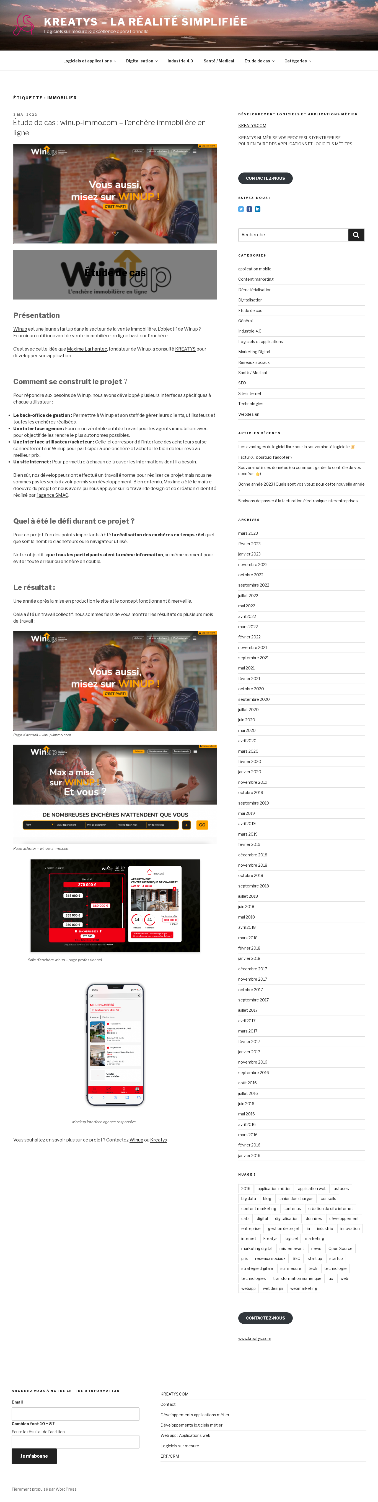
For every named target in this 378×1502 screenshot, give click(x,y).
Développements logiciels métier (191, 1425)
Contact (168, 1404)
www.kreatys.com (254, 1338)
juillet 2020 (248, 709)
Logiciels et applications (87, 61)
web (344, 1278)
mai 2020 (247, 730)
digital (262, 1218)
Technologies (250, 403)
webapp (248, 1288)
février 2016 (249, 1145)
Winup (20, 329)
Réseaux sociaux (254, 362)
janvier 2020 (249, 771)
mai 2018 (246, 917)
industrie (325, 1228)
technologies (253, 1278)
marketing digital (256, 1248)
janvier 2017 (249, 1051)
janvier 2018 (249, 958)
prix (244, 1258)
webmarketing (303, 1288)
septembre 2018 (253, 886)
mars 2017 (247, 1031)
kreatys (270, 1238)
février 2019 (249, 844)
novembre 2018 (252, 865)
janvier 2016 (249, 1155)
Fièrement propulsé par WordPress (44, 1489)
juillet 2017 (248, 1010)
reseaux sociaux (270, 1258)
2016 (245, 1188)
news (316, 1248)
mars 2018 (248, 937)
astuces (341, 1188)
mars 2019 (248, 834)
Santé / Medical (219, 61)
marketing (314, 1238)
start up (315, 1258)
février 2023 (249, 543)
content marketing (258, 1208)
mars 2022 (248, 626)
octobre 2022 (250, 574)
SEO (242, 382)
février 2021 (249, 678)
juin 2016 (246, 1103)
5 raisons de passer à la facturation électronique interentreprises (298, 500)
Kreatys (158, 1140)
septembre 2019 (253, 803)
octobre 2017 (250, 989)
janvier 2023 (249, 554)
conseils (328, 1198)
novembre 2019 (252, 782)
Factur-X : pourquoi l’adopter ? (265, 457)
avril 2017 (246, 1020)
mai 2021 (246, 668)
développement (344, 1218)
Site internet (250, 393)
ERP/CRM (169, 1456)
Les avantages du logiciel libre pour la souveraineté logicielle (294, 446)
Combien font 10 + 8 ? (33, 1423)
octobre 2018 (250, 875)
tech (313, 1268)
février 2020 (249, 761)
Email (17, 1402)
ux (331, 1278)
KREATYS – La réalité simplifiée (146, 22)
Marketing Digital (254, 351)
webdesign (273, 1288)
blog (267, 1198)
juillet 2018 (248, 896)
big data (248, 1198)
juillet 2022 (248, 595)
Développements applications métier (194, 1414)
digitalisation (287, 1218)
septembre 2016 (253, 1072)
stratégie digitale (257, 1268)
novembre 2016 (252, 1062)
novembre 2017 (252, 979)
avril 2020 (247, 740)
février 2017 (249, 1041)
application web (312, 1188)
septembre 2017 (253, 1000)
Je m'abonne (34, 1456)
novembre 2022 (253, 564)
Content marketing (256, 279)
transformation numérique (297, 1278)
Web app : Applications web (185, 1435)
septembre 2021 (253, 657)
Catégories (295, 61)
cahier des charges (296, 1198)
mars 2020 (248, 751)
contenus (292, 1208)
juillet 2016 (248, 1093)
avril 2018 (247, 927)
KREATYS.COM (252, 125)
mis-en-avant (291, 1248)
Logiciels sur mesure (179, 1445)
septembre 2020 (254, 699)
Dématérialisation (254, 289)
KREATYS (185, 349)
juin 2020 (246, 719)
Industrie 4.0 (180, 61)
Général (245, 320)
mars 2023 (248, 533)
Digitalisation (139, 61)
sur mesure (290, 1268)
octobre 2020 (251, 688)
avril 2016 (247, 1124)
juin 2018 (246, 906)
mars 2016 (248, 1134)
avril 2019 (247, 823)
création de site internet (330, 1208)
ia (308, 1228)
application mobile (254, 269)
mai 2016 (246, 1114)
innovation (350, 1228)
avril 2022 (247, 616)
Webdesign (248, 414)
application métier (274, 1188)
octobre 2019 (250, 792)
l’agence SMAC (52, 495)
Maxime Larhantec (87, 349)
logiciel (291, 1238)
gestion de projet (284, 1228)
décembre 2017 (252, 968)
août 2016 (247, 1082)
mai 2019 (246, 813)
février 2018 (249, 948)
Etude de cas (257, 61)
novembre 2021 (252, 647)
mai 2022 (246, 605)
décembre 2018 (252, 855)
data (245, 1218)
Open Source (340, 1248)
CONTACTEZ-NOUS (265, 178)
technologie (335, 1268)
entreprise (251, 1228)
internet (248, 1238)
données (314, 1218)
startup (336, 1258)
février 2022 (249, 637)
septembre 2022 (253, 585)
